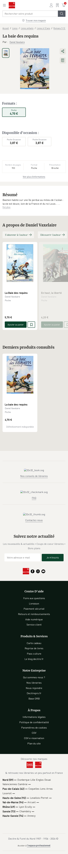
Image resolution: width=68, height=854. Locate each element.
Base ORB (34, 698)
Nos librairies (34, 682)
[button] (34, 202)
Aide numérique (34, 619)
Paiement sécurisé (34, 608)
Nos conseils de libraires (34, 476)
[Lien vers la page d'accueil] (12, 5)
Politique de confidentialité (34, 722)
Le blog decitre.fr (34, 659)
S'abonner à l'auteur (16, 234)
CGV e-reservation (34, 738)
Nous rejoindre (34, 688)
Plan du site (34, 743)
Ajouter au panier (16, 324)
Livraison (34, 603)
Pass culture (34, 653)
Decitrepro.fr (34, 693)
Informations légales (34, 716)
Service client (34, 624)
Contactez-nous (34, 520)
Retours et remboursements (34, 614)
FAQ (34, 497)
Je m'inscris (52, 557)
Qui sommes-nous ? (34, 677)
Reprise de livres (34, 648)
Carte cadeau (34, 643)
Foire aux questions (34, 598)
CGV (34, 732)
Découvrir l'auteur (50, 234)
